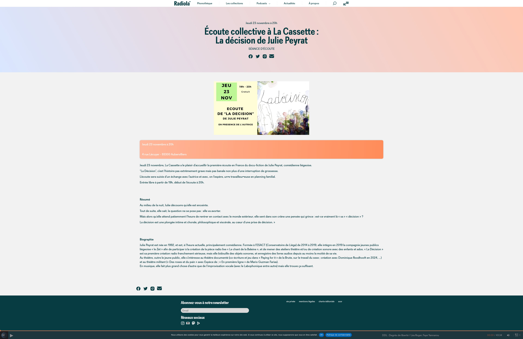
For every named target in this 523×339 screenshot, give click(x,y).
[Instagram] (182, 323)
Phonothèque (204, 3)
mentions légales (307, 301)
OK (321, 335)
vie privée (290, 301)
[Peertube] (198, 323)
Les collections (234, 3)
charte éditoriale (326, 301)
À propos (314, 3)
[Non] (519, 335)
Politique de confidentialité (338, 335)
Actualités (289, 3)
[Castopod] (188, 323)
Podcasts (262, 3)
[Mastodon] (193, 323)
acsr (340, 301)
